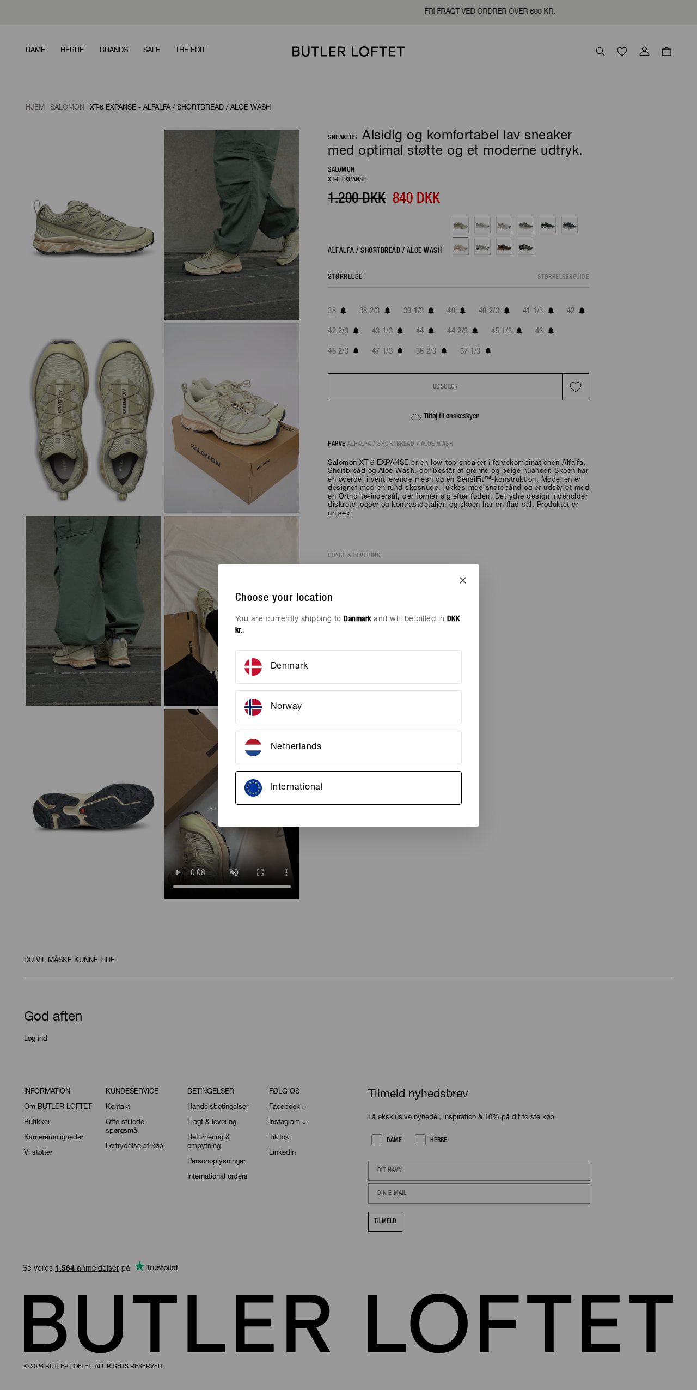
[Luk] (462, 580)
